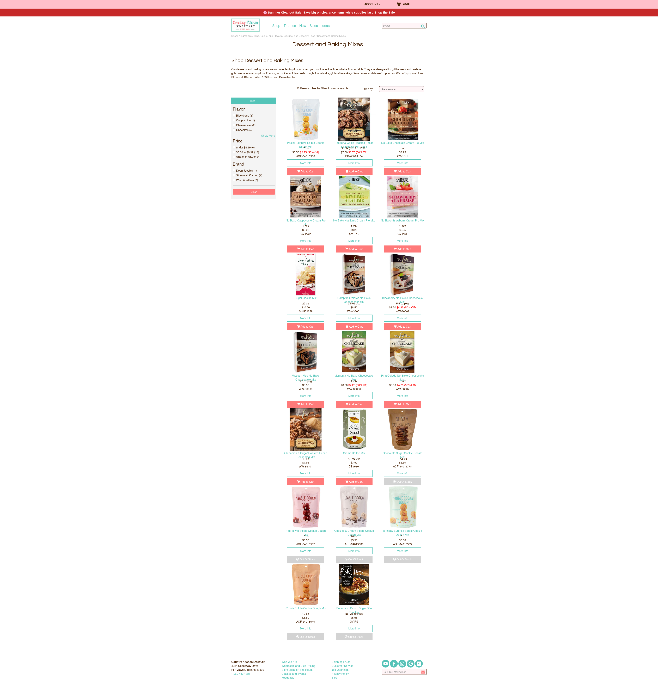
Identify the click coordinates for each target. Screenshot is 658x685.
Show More (268, 135)
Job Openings (340, 670)
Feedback (288, 678)
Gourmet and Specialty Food (299, 36)
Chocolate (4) (244, 130)
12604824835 (240, 674)
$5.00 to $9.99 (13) (247, 152)
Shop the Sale (384, 12)
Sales (313, 25)
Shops (234, 36)
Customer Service (342, 666)
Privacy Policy (340, 674)
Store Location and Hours (297, 670)
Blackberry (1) (244, 115)
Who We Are (289, 662)
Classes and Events (294, 674)
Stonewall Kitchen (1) (249, 175)
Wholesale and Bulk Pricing (298, 666)
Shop (276, 25)
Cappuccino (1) (245, 120)
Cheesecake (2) (245, 125)
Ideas (325, 25)
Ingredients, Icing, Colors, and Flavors (261, 36)
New (302, 25)
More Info (305, 163)
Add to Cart (307, 171)
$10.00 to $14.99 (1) (248, 157)
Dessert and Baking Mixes (331, 36)
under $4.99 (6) (245, 147)
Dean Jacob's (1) (246, 170)
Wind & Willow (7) (247, 180)
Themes (290, 25)
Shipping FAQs (341, 662)
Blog (334, 678)
